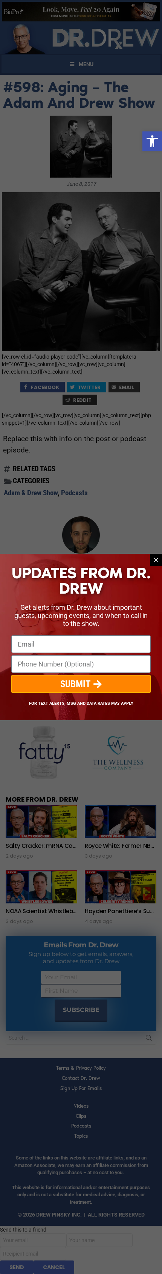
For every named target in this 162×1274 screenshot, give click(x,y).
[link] (152, 141)
